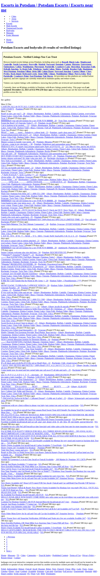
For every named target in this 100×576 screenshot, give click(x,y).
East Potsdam (36, 76)
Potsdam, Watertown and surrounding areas (52, 144)
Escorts (9, 23)
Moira (58, 69)
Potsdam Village (24, 71)
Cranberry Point (21, 76)
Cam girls (49, 571)
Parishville (49, 67)
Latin (79, 569)
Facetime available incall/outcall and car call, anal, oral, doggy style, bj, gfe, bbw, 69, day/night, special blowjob (47, 422)
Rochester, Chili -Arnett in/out (64, 363)
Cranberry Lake (62, 67)
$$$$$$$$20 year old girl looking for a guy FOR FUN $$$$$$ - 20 (29, 121)
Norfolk (65, 69)
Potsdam (59, 64)
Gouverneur (86, 64)
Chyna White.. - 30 (9, 179)
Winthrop (37, 69)
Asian (90, 569)
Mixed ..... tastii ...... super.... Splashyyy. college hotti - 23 (24, 132)
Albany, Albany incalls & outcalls (55, 306)
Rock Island (16, 74)
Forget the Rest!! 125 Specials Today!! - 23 (19, 123)
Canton (67, 64)
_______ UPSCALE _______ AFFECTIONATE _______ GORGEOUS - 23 (33, 182)
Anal (17, 571)
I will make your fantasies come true (16, 506)
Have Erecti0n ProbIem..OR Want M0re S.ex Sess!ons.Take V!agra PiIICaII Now (35, 466)
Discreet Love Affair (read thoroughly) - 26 (19, 330)
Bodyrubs (10, 30)
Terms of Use (75, 555)
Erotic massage (20, 574)
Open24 (60, 569)
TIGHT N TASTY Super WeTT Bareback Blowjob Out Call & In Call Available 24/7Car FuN (40, 509)
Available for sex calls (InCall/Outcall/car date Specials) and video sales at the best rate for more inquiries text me (47, 426)
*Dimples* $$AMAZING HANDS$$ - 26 (18, 264)
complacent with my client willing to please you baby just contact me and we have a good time (40, 405)
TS (18, 555)
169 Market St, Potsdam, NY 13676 (70, 459)
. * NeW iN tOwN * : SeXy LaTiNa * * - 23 (19, 175)
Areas (13, 19)
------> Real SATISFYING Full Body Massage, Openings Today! (28, 257)
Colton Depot (48, 71)
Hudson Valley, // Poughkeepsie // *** (66, 281)
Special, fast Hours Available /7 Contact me (19, 464)
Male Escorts (11, 26)
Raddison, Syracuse (25, 177)
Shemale (88, 571)
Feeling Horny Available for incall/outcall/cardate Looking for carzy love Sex (32, 476)
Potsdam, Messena (44, 142)
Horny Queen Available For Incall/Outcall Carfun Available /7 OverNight (31, 445)
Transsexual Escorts (14, 28)
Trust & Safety (45, 555)
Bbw (74, 569)
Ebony (11, 571)
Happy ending (7, 574)
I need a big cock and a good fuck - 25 (17, 217)
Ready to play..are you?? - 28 (13, 114)
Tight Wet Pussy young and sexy (14, 450)
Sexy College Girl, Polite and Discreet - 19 (18, 391)
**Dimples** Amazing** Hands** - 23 (17, 255)
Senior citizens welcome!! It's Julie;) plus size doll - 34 (23, 158)
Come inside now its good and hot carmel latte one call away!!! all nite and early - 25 (36, 370)
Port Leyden (80, 74)
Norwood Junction (63, 71)
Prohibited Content (60, 555)
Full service (68, 571)
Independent (12, 569)
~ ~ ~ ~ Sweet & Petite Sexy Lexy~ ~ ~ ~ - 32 (20, 306)
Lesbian (24, 571)
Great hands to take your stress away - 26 (18, 203)
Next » (9, 551)
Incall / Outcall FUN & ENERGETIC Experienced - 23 (24, 266)
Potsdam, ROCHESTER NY (54, 252)
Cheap (67, 569)
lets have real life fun (9, 525)
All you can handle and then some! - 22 (17, 168)
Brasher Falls (76, 69)
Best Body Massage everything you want (18, 316)
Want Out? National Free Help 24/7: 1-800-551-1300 (23, 194)
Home (3, 555)
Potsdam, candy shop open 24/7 (63, 132)
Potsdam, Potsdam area (67, 156)
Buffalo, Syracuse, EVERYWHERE (65, 224)
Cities (13, 16)
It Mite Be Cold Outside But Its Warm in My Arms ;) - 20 (24, 281)
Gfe (38, 574)
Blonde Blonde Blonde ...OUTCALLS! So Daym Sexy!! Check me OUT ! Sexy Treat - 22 (38, 210)
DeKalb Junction (11, 69)
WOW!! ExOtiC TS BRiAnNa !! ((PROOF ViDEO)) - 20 (25, 285)
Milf (95, 571)
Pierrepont (39, 67)
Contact (17, 558)
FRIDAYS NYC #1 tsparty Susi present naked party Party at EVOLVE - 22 (32, 146)
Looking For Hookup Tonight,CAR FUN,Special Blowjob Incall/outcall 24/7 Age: (35, 502)
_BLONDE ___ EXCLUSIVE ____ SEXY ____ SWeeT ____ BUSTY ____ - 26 (35, 386)
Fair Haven (48, 76)
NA (82, 405)
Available (32, 571)
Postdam (19, 109)
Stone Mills (43, 74)
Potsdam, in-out (45, 123)
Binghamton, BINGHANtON (57, 375)
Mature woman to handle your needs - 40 (18, 142)
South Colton (48, 69)
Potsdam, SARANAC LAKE (39, 377)
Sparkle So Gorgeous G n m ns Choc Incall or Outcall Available (27, 459)
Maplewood (85, 62)
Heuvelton (75, 67)
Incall (35, 569)
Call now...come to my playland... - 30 (17, 144)
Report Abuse (6, 558)
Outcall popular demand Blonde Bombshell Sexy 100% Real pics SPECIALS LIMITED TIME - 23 (42, 219)
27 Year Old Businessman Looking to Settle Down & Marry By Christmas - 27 (33, 309)
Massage (9, 33)
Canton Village (78, 71)
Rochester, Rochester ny (57, 158)
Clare (88, 71)
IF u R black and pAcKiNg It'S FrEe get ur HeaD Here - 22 (25, 363)
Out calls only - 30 (8, 154)
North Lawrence (20, 64)
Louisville (8, 64)
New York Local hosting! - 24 (13, 161)
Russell (65, 62)
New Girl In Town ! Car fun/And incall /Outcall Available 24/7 (27, 469)
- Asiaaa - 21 (6, 290)
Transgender (79, 571)
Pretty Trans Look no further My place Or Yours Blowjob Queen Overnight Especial (36, 419)
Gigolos (4, 571)
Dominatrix (50, 574)
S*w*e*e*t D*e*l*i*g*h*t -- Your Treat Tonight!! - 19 (23, 349)
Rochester (40, 255)
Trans (84, 569)
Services (14, 21)
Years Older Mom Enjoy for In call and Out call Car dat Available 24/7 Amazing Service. (37, 478)
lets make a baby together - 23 (13, 377)
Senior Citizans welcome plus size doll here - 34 (20, 252)
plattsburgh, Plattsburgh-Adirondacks (73, 248)
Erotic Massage (12, 35)
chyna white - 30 (8, 177)
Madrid (41, 64)
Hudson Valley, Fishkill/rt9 (62, 285)
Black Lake (74, 62)
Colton (18, 67)
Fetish (3, 569)
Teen (54, 569)
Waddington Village (65, 74)
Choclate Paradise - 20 (10, 288)
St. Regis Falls (26, 69)
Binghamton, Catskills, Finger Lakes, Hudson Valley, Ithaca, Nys (45, 179)
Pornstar (40, 571)
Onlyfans (58, 571)
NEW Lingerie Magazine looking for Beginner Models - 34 (25, 339)
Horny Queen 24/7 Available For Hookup (18, 448)
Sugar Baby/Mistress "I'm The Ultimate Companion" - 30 (24, 224)
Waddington (28, 67)
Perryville (33, 64)
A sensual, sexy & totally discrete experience (19, 274)
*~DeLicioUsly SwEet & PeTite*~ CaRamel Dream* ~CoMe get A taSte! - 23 (33, 398)
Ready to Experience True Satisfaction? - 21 (19, 379)
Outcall (29, 569)
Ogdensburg (9, 67)
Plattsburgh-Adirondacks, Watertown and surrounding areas (43, 154)
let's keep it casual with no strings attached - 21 (20, 241)
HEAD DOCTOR (8, 492)
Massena (76, 64)
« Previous (10, 537)
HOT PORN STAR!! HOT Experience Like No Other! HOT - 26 (28, 156)
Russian (41, 569)
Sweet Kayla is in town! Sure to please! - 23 (19, 323)
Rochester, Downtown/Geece (50, 264)
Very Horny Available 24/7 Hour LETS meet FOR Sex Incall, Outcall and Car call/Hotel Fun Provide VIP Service (48, 483)
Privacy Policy (88, 555)
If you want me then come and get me (16, 292)
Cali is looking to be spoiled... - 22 (15, 125)
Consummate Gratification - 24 (13, 186)
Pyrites (7, 74)
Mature (21, 569)
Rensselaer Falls (88, 67)
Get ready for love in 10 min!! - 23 (15, 356)
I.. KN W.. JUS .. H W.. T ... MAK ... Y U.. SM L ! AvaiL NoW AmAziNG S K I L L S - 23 (39, 236)
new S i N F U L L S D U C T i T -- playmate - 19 (22, 375)
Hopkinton (87, 69)
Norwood (50, 64)
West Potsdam (10, 71)
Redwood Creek (29, 74)
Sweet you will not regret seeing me (15, 229)
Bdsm (48, 569)
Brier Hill (36, 71)
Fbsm (33, 574)
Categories (31, 555)
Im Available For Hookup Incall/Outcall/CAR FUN (22, 495)
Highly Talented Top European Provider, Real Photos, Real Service (28, 332)
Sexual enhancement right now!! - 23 (16, 135)
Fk (28, 574)
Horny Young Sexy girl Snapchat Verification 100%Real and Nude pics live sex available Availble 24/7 (43, 518)
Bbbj (43, 574)
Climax (52, 74)
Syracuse (42, 330)
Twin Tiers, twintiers (67, 121)
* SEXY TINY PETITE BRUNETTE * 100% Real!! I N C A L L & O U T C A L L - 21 (38, 365)
